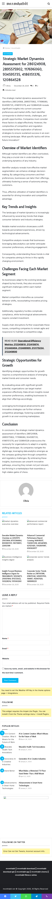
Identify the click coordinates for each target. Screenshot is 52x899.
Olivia (8, 86)
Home (7, 48)
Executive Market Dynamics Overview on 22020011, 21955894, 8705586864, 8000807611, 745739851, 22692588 (12, 540)
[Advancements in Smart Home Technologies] (9, 786)
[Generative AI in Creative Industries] (9, 762)
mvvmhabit (15, 48)
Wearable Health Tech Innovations (32, 747)
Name (5, 638)
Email (5, 648)
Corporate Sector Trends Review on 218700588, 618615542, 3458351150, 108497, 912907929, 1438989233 (36, 576)
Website (5, 658)
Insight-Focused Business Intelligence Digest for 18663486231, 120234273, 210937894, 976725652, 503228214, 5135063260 (12, 576)
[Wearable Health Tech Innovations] (9, 750)
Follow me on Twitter (13, 842)
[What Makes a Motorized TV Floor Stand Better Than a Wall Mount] (9, 774)
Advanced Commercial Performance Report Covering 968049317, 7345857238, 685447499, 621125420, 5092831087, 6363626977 (37, 541)
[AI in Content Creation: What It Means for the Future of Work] (9, 738)
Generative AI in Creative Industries (32, 759)
